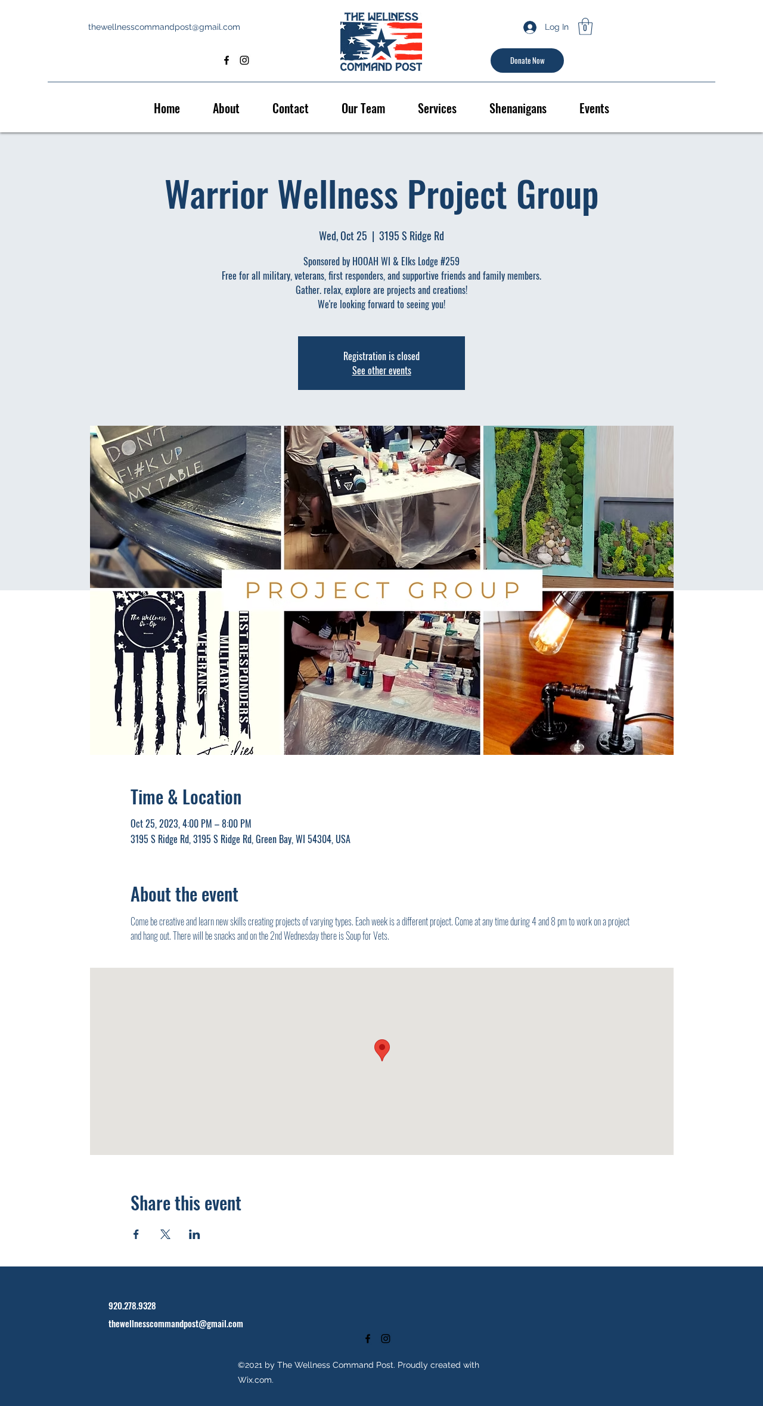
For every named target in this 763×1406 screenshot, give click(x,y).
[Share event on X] (165, 1234)
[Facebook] (226, 60)
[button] (585, 26)
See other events (381, 370)
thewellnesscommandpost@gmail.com (164, 27)
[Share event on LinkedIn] (194, 1234)
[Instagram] (244, 60)
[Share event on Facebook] (136, 1234)
